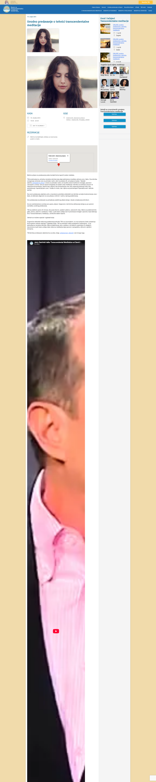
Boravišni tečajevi (129, 7)
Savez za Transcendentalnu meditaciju (17, 9)
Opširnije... (115, 114)
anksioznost (64, 233)
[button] (59, 165)
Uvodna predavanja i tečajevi (115, 7)
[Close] (68, 156)
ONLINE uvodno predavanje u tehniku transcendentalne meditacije (119, 27)
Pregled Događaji (53, 160)
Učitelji (137, 7)
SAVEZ (150, 10)
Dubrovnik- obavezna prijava (75, 118)
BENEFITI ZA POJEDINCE (110, 10)
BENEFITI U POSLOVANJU (125, 10)
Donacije (149, 7)
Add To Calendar (37, 125)
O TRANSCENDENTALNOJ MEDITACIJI (92, 10)
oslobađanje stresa (38, 183)
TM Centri (143, 7)
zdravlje (70, 233)
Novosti (104, 7)
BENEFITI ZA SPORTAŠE (140, 10)
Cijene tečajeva (96, 7)
